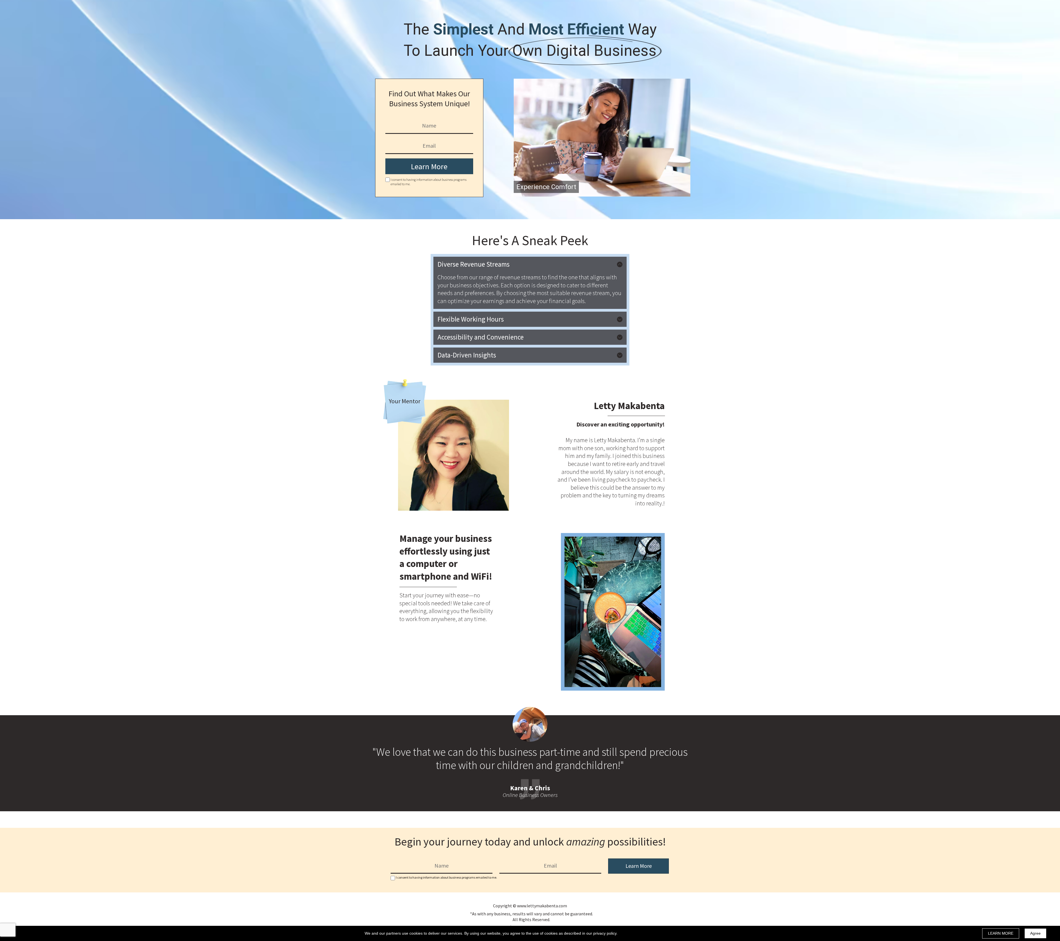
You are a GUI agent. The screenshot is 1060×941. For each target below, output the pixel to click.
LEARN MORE (1000, 933)
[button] (530, 264)
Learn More (429, 166)
